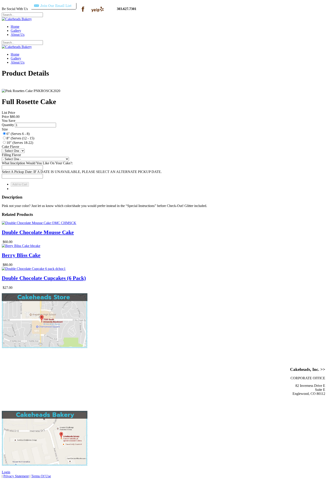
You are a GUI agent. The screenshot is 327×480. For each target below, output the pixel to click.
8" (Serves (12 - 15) (20, 138)
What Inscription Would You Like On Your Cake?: (37, 163)
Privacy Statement (16, 476)
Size (5, 129)
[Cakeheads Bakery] (17, 19)
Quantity (8, 125)
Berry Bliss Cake (21, 255)
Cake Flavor (10, 147)
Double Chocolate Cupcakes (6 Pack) (44, 278)
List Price (8, 112)
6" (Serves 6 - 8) (18, 134)
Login (6, 472)
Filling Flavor (11, 155)
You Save (8, 121)
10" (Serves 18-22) (19, 143)
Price (5, 116)
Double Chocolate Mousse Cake (38, 232)
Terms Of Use (41, 476)
